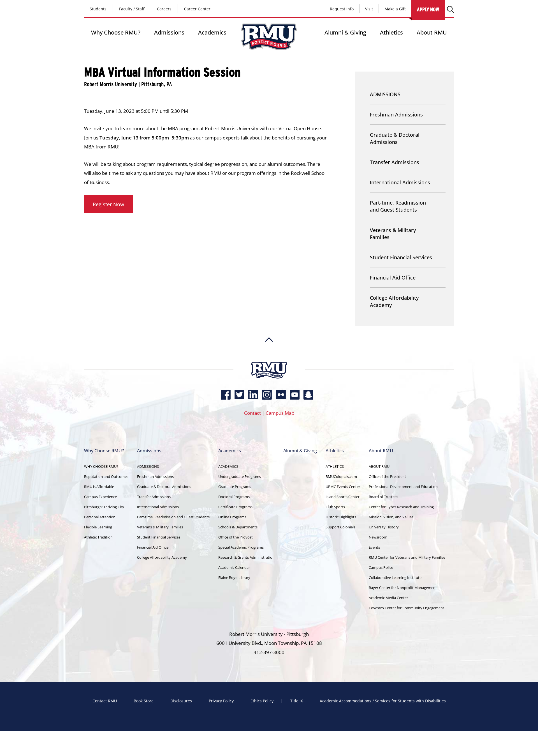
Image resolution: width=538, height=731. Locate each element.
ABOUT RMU (379, 466)
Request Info (342, 9)
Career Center (197, 9)
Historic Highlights (341, 516)
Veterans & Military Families (393, 233)
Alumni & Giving (345, 32)
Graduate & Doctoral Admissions (394, 138)
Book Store (144, 701)
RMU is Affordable (99, 486)
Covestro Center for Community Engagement (406, 607)
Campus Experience (100, 496)
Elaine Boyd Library (234, 577)
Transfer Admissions (394, 162)
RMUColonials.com (341, 476)
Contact (252, 413)
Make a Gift (395, 9)
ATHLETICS (335, 466)
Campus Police (381, 567)
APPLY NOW (428, 9)
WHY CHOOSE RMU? (101, 466)
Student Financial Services (401, 257)
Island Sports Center (343, 496)
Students (98, 9)
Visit (369, 9)
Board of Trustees (383, 496)
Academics (212, 32)
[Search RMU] (450, 9)
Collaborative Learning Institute (395, 577)
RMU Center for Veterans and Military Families (407, 557)
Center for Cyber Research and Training (401, 506)
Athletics (391, 32)
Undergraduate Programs (239, 476)
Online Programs (232, 516)
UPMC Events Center (343, 486)
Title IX (296, 701)
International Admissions (400, 182)
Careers (164, 9)
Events (374, 547)
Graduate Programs (234, 486)
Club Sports (335, 506)
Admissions (169, 32)
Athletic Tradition (98, 537)
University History (384, 527)
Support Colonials (340, 527)
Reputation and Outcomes (106, 476)
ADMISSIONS (385, 94)
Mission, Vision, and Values (391, 516)
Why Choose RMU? (115, 32)
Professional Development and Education (403, 486)
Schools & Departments (238, 527)
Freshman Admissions (396, 114)
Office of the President (387, 476)
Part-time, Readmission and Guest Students (398, 206)
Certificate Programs (235, 506)
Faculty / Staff (131, 9)
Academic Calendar (234, 567)
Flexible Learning (98, 527)
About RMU (432, 32)
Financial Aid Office (393, 277)
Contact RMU (104, 701)
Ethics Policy (262, 701)
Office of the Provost (235, 537)
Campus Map (280, 413)
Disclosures (181, 701)
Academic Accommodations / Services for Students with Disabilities (383, 701)
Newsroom (378, 537)
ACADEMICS (228, 466)
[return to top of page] (269, 359)
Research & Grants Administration (246, 557)
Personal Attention (99, 516)
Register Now (108, 204)
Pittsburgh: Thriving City (104, 506)
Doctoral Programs (234, 496)
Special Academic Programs (241, 547)
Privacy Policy (221, 701)
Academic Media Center (388, 597)
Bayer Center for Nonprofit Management (403, 587)
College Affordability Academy (394, 301)
